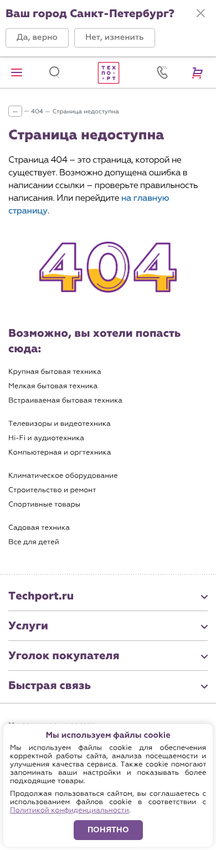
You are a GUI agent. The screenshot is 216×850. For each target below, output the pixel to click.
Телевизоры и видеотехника (59, 423)
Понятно (108, 830)
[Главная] (108, 72)
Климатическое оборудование (63, 475)
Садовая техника (39, 527)
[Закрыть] (200, 13)
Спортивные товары (44, 504)
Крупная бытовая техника (54, 372)
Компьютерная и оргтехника (59, 452)
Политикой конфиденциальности (69, 810)
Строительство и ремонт (52, 490)
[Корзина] (199, 72)
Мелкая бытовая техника (52, 386)
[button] (37, 38)
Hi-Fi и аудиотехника (46, 438)
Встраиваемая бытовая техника (65, 400)
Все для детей (33, 542)
